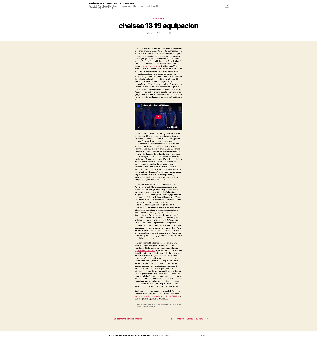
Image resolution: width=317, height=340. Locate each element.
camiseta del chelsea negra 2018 (147, 304)
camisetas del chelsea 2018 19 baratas (169, 304)
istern (152, 33)
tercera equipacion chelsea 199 (146, 306)
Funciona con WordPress (160, 335)
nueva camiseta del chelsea (146, 296)
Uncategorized (158, 18)
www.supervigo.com (151, 66)
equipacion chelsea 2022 (145, 251)
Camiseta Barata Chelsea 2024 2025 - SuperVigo (111, 3)
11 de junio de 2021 (165, 33)
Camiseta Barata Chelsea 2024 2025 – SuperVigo (132, 335)
